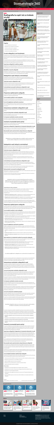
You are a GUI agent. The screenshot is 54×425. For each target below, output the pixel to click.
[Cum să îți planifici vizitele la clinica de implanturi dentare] (31, 388)
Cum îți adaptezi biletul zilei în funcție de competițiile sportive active (42, 62)
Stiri (38, 120)
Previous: (11, 380)
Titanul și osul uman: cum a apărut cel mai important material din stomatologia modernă (43, 30)
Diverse (38, 106)
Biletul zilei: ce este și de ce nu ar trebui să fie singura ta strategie (43, 55)
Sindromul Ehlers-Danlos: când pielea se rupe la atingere (43, 82)
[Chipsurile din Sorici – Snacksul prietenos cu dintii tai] (27, 403)
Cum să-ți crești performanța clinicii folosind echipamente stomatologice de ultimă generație (43, 37)
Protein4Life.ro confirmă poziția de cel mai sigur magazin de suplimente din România (43, 66)
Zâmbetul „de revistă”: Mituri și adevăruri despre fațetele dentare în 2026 (43, 41)
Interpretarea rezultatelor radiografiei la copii (12, 49)
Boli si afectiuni (39, 103)
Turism (38, 122)
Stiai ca (38, 119)
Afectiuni (5, 13)
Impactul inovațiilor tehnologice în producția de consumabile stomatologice (43, 34)
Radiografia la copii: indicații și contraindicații (12, 46)
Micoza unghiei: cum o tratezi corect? (42, 90)
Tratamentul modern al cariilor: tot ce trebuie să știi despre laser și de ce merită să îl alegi (43, 20)
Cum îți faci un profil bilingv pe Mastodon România (42, 45)
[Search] (50, 9)
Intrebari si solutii (39, 111)
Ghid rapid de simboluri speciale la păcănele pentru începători (43, 52)
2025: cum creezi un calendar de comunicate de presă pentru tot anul (43, 48)
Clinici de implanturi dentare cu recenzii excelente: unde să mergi (8, 394)
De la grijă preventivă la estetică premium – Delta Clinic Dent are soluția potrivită (43, 72)
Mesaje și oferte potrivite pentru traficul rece (43, 92)
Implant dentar (39, 109)
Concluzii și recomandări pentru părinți (11, 51)
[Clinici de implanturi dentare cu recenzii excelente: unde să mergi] (8, 388)
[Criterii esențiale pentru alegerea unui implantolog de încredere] (19, 388)
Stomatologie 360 (27, 3)
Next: (29, 380)
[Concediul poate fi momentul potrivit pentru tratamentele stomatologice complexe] (7, 403)
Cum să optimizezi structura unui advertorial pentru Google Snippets (43, 96)
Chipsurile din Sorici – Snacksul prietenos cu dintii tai (43, 23)
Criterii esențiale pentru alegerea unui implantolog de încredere (19, 394)
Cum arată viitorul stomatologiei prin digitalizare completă (42, 69)
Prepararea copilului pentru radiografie (11, 48)
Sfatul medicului (39, 117)
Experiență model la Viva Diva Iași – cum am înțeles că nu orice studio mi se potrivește (43, 27)
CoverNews (32, 423)
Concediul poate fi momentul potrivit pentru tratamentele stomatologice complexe (43, 16)
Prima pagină (5, 11)
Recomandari (39, 114)
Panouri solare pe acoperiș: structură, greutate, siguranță (43, 76)
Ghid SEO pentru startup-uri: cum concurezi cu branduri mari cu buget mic (43, 59)
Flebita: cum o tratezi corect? (41, 87)
